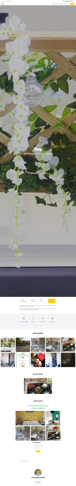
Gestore (65, 3)
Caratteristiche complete (38, 325)
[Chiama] (63, 1)
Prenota (72, 3)
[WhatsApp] (65, 1)
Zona (68, 3)
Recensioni (61, 3)
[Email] (67, 1)
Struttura (53, 3)
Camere (57, 3)
